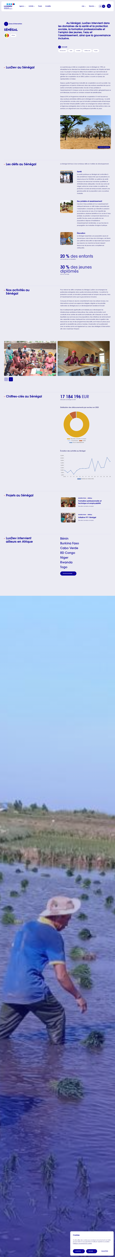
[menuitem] (62, 50)
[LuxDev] (9, 6)
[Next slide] (11, 379)
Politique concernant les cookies (82, 1243)
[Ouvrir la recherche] (109, 6)
